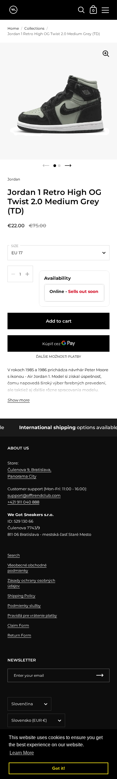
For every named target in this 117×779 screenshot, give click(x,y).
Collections (34, 28)
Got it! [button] (58, 768)
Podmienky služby (24, 605)
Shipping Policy (21, 595)
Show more (19, 400)
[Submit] (100, 675)
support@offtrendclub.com (34, 495)
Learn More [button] (22, 752)
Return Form (19, 635)
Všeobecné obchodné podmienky (27, 568)
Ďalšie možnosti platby (58, 357)
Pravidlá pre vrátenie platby (32, 615)
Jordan (14, 179)
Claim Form (18, 625)
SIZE (14, 246)
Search (14, 555)
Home (13, 28)
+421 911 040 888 (23, 502)
